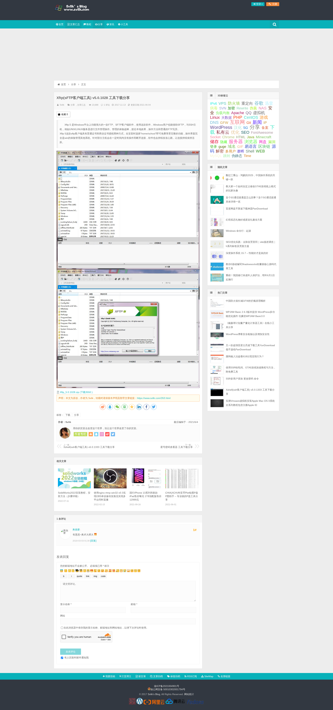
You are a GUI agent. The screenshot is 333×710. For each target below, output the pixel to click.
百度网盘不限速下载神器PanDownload (247, 208)
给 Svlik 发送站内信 (102, 434)
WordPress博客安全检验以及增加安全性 (248, 334)
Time (247, 156)
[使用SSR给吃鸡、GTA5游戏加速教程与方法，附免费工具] (217, 369)
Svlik (62, 105)
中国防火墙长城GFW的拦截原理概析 (246, 300)
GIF (240, 146)
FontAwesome (262, 132)
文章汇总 (75, 24)
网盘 (263, 142)
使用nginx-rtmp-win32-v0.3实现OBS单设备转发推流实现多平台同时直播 (110, 496)
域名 (232, 146)
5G (245, 128)
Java (250, 137)
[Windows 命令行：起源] (217, 233)
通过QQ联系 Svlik (96, 434)
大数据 (226, 117)
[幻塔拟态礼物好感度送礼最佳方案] (217, 222)
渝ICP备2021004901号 (166, 686)
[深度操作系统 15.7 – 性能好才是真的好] (217, 255)
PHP (237, 117)
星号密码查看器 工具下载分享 (176, 446)
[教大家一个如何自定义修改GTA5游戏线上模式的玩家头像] (217, 188)
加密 (231, 108)
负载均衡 (223, 113)
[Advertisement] (166, 54)
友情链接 (225, 676)
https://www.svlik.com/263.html (153, 398)
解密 (220, 151)
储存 (214, 141)
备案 (265, 128)
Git (248, 123)
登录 (213, 146)
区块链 (264, 146)
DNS (214, 122)
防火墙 (234, 103)
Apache (237, 113)
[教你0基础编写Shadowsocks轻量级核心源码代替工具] (217, 266)
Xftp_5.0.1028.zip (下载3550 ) (76, 392)
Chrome (228, 137)
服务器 (236, 141)
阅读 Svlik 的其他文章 (80, 434)
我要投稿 (110, 676)
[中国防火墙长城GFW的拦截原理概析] (217, 303)
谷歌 (258, 103)
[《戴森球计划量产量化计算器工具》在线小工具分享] (217, 325)
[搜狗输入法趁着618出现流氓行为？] (217, 358)
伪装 (253, 108)
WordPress (221, 127)
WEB (260, 151)
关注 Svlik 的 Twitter (113, 434)
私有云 (222, 132)
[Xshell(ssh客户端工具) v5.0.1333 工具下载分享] (217, 392)
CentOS (251, 117)
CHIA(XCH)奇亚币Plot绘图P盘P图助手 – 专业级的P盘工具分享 (181, 496)
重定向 (247, 103)
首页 (61, 24)
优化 (235, 132)
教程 (88, 24)
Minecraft (263, 137)
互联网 (237, 122)
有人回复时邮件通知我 (76, 657)
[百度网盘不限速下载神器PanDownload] (217, 211)
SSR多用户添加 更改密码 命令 (242, 378)
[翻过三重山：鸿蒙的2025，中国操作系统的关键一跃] (217, 177)
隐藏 (223, 142)
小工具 (124, 24)
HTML (240, 137)
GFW (224, 123)
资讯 (111, 24)
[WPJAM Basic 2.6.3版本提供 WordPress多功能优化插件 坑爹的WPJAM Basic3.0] (217, 314)
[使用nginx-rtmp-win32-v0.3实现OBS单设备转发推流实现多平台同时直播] (110, 487)
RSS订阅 (191, 676)
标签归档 (175, 676)
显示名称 (65, 604)
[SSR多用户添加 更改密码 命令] (217, 381)
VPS (222, 103)
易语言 (251, 146)
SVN (222, 108)
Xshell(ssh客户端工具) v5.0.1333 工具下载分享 (89, 446)
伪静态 (237, 156)
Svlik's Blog (76, 9)
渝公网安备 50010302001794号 (168, 689)
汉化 (238, 127)
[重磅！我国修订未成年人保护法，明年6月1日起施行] (217, 277)
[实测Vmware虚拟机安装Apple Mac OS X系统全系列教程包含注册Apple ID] (217, 403)
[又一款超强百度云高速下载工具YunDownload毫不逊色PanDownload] (217, 347)
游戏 (264, 117)
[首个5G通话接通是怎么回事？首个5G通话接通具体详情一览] (217, 199)
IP (265, 123)
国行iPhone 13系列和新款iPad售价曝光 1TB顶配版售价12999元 (145, 496)
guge (222, 146)
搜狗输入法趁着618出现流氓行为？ (245, 356)
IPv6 (213, 103)
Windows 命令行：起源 (238, 230)
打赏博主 (126, 676)
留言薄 (142, 676)
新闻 (257, 122)
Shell (250, 151)
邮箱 (134, 604)
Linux (215, 117)
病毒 (214, 108)
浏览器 (250, 141)
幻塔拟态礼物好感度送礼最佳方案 (244, 219)
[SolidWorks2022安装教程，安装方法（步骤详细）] (74, 487)
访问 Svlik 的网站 (91, 434)
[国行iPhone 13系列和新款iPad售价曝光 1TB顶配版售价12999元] (146, 487)
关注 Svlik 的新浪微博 (107, 434)
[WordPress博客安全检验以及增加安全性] (217, 336)
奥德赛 (76, 529)
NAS (263, 108)
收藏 (64, 114)
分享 (100, 24)
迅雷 (269, 103)
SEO (245, 132)
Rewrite (242, 108)
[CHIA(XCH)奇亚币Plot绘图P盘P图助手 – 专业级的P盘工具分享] (181, 487)
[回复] (93, 540)
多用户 (230, 151)
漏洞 (271, 142)
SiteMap (208, 676)
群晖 (240, 151)
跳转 (226, 156)
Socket (215, 137)
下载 (67, 415)
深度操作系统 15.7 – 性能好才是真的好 (247, 253)
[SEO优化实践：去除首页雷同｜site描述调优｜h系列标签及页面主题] (217, 244)
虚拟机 (259, 113)
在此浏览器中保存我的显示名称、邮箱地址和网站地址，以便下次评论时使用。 (106, 627)
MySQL (216, 156)
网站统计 (189, 694)
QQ (248, 113)
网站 (62, 615)
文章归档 (157, 676)
